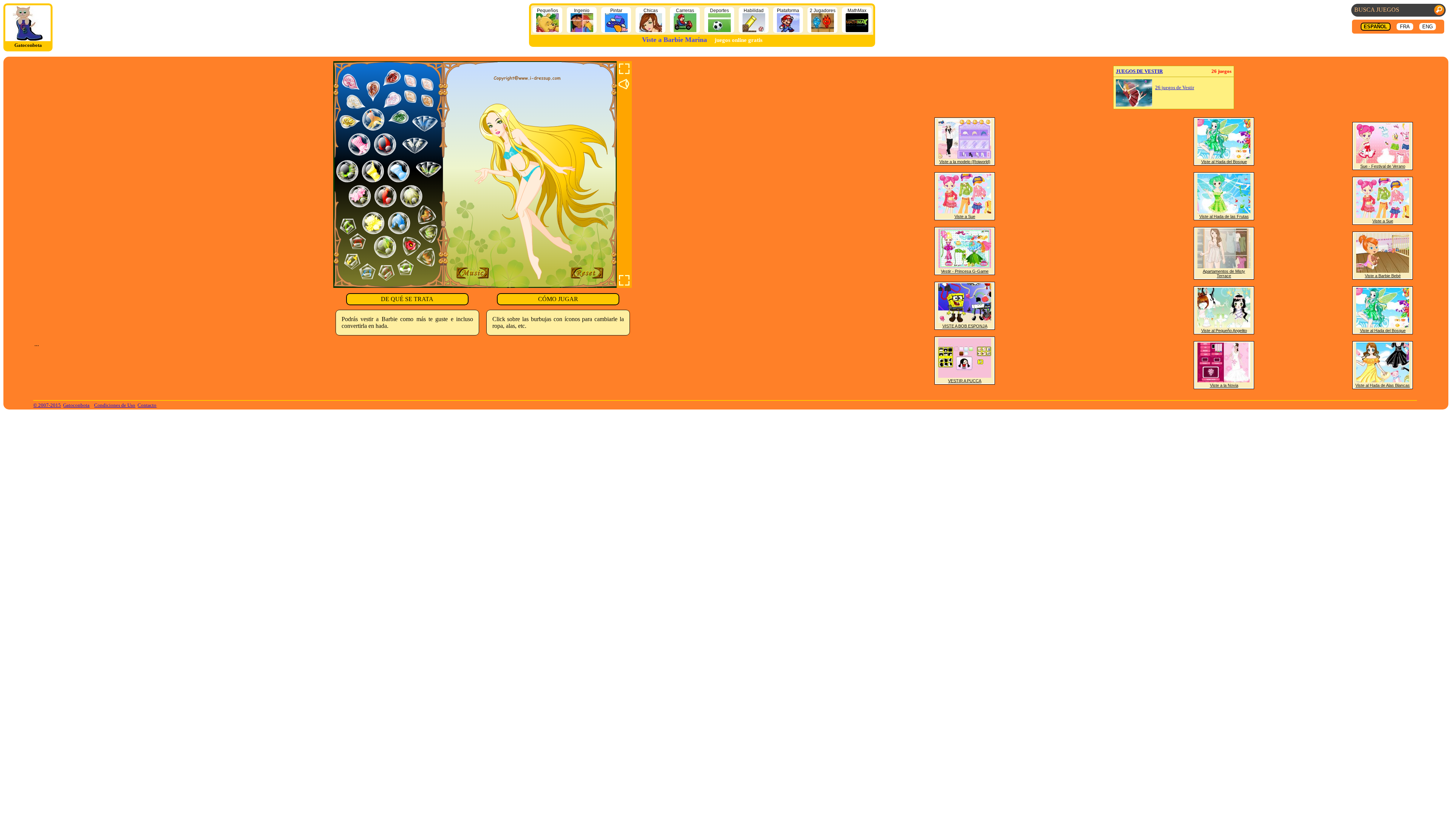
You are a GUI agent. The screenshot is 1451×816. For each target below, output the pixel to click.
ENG (1427, 26)
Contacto (147, 405)
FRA (1405, 26)
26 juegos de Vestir (1174, 87)
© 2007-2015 (47, 405)
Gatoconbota (76, 405)
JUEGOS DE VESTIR (1139, 71)
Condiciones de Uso (114, 405)
